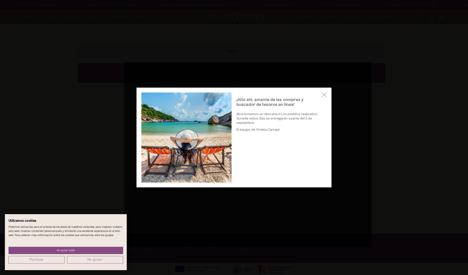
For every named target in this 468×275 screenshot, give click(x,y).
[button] (324, 94)
